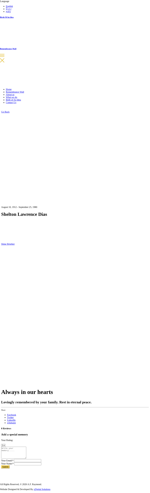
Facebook (11, 415)
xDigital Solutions (42, 489)
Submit (5, 467)
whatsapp (11, 423)
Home (9, 89)
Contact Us (11, 102)
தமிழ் (8, 11)
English (9, 6)
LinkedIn (11, 420)
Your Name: (7, 463)
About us (10, 94)
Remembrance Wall (15, 92)
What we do (11, 97)
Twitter (10, 417)
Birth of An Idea (13, 100)
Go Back (5, 112)
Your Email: (7, 460)
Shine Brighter (8, 244)
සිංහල (9, 9)
